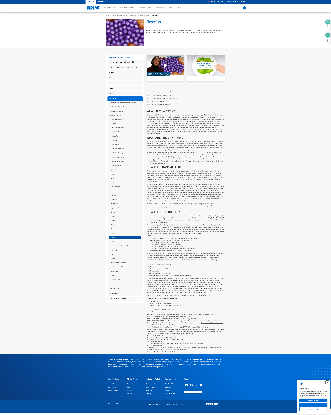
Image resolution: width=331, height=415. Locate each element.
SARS (112, 254)
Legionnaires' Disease (117, 208)
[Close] (327, 382)
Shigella (113, 258)
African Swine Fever (117, 119)
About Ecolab (169, 384)
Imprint (148, 390)
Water (111, 78)
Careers (167, 387)
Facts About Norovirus (157, 301)
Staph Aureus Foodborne (118, 263)
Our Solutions (112, 384)
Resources (133, 15)
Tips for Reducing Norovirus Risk (161, 303)
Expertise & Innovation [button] (145, 8)
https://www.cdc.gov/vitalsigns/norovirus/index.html (165, 339)
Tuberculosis (114, 271)
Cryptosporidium (116, 165)
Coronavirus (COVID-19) (118, 157)
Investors (221, 1)
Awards (129, 384)
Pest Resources (114, 288)
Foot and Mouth (115, 187)
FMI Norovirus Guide (155, 341)
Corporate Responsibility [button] (126, 8)
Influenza (113, 203)
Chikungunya (115, 144)
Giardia (113, 191)
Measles (113, 220)
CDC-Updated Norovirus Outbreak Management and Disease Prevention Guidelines (175, 343)
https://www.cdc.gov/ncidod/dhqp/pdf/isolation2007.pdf (174, 333)
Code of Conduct (170, 394)
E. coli (112, 182)
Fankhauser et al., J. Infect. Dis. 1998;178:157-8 (166, 305)
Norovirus (113, 237)
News (128, 394)
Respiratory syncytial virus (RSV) (120, 246)
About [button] (170, 8)
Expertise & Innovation (120, 15)
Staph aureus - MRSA (117, 267)
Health (111, 88)
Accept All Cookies (313, 400)
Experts (111, 72)
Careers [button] (178, 8)
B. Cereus (113, 123)
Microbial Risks (144, 15)
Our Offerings (112, 387)
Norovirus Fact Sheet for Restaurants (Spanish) (163, 98)
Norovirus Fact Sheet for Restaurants (159, 95)
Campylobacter (115, 132)
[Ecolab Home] (93, 8)
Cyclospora (114, 170)
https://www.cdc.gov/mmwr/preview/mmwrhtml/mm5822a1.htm (168, 317)
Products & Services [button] (108, 8)
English (212, 1)
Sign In (243, 1)
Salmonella (114, 250)
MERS (112, 225)
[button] (116, 7)
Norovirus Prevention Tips (155, 101)
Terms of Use (178, 404)
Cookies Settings (314, 409)
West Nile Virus (115, 279)
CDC (151, 307)
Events (129, 390)
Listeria (113, 212)
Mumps (113, 233)
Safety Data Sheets (232, 1)
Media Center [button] (160, 8)
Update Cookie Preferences (193, 392)
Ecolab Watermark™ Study (118, 299)
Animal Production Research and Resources (123, 103)
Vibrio (112, 275)
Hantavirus (114, 195)
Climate (111, 93)
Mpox (112, 229)
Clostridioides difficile (117, 149)
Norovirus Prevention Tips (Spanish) (159, 104)
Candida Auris (115, 136)
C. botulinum (114, 140)
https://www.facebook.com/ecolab (191, 385)
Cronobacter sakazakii (117, 161)
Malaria (113, 216)
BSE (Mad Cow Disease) (118, 127)
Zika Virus (114, 284)
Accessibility (150, 384)
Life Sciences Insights (116, 111)
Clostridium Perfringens (118, 153)
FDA (151, 312)
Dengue (113, 174)
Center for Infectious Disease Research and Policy (164, 327)
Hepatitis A (114, 199)
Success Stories (114, 294)
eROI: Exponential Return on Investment (123, 67)
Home (108, 15)
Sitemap (148, 394)
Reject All (313, 404)
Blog (128, 387)
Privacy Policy (167, 404)
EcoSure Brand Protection (117, 107)
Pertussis (113, 241)
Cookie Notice (303, 396)
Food (110, 83)
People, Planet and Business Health (121, 62)
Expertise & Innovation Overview (121, 57)
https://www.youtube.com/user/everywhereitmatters (201, 385)
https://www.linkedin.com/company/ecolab (186, 385)
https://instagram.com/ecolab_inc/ (196, 385)
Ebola (112, 178)
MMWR (149, 335)
